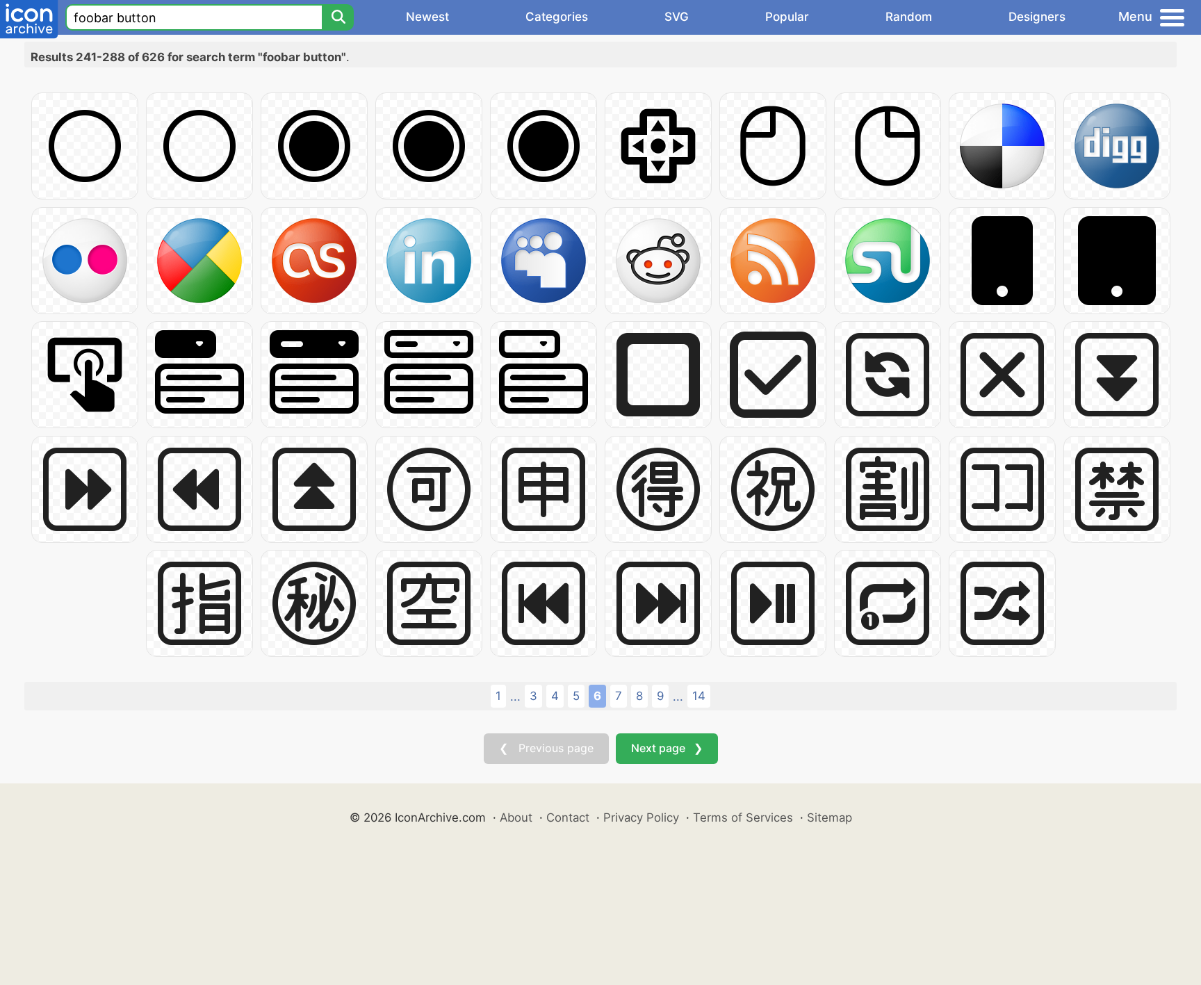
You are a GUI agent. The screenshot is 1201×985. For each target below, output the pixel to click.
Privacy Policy (641, 817)
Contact (567, 817)
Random (908, 17)
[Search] (338, 17)
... (515, 696)
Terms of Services (743, 817)
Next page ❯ (667, 748)
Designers (1036, 17)
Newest (427, 17)
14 (698, 696)
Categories (556, 17)
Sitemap (829, 817)
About (516, 817)
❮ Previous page (546, 748)
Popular (787, 17)
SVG (676, 17)
